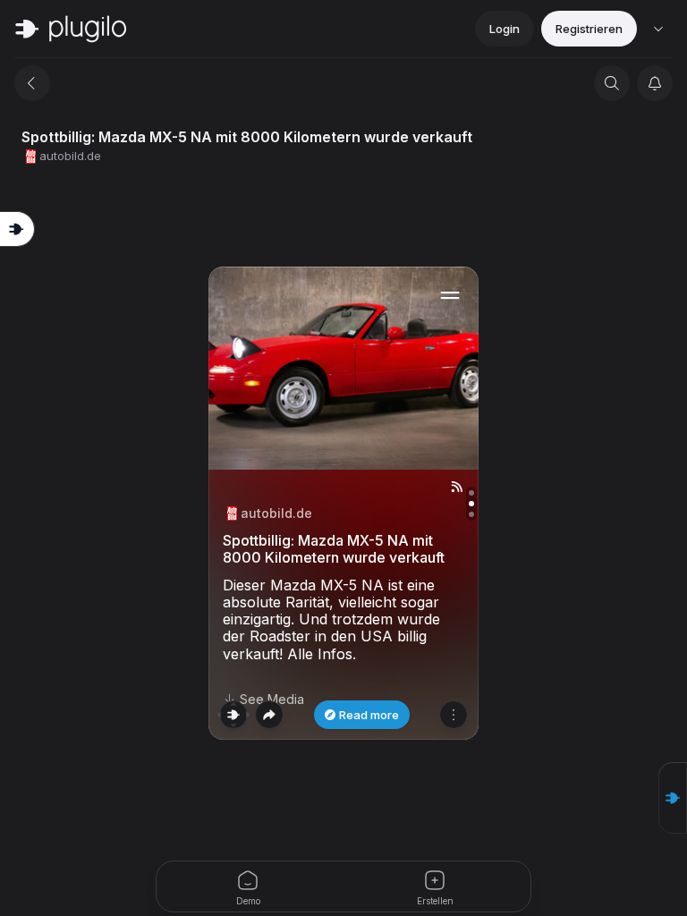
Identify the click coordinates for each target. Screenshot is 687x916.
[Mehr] (453, 714)
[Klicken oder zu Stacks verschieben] (233, 714)
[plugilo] (70, 28)
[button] (672, 798)
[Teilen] (269, 714)
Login (504, 28)
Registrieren (589, 28)
